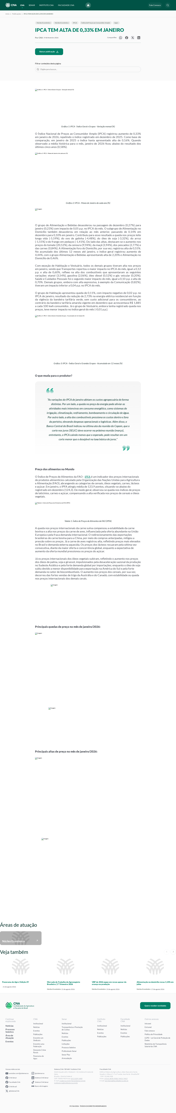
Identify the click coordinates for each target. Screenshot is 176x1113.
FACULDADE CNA (66, 5)
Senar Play (66, 1055)
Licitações (66, 1044)
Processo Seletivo (10, 1030)
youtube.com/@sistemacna (18, 1073)
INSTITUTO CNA (46, 5)
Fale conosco (150, 1031)
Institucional (38, 1023)
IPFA (87, 476)
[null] (120, 37)
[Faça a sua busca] (167, 5)
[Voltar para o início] (88, 5)
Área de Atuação (10, 1036)
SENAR (32, 5)
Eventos (9, 1041)
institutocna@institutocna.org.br (66, 1083)
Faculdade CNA (14, 1082)
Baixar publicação (47, 51)
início (7, 14)
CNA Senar (13, 1078)
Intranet (148, 1023)
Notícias (9, 1025)
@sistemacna (39, 1073)
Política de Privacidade (153, 1034)
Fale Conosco (155, 5)
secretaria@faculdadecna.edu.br (116, 1081)
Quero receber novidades (155, 1005)
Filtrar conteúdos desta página (48, 63)
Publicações (16, 14)
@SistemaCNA (14, 1091)
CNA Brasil (13, 1086)
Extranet (148, 1027)
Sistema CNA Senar (42, 1078)
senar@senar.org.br (78, 1081)
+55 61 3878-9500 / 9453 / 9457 (116, 1079)
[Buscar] (38, 69)
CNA (22, 5)
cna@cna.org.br (65, 1081)
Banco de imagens (41, 1086)
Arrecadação (67, 1058)
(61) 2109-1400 (76, 1079)
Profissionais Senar (69, 1051)
